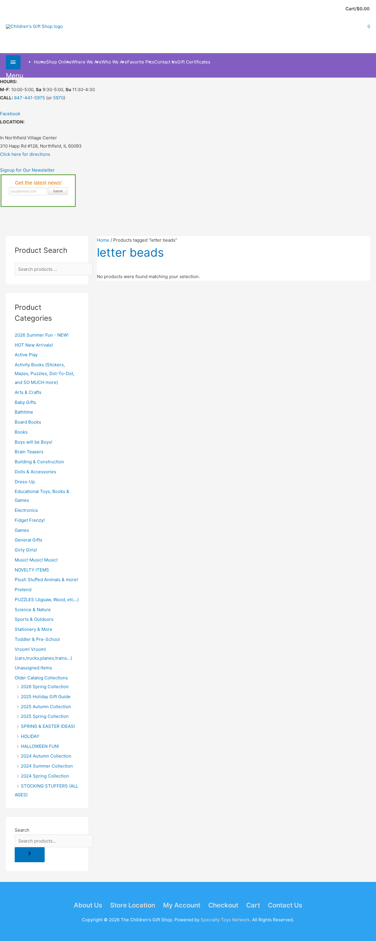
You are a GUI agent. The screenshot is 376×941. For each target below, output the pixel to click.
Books (21, 432)
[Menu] (13, 62)
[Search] (30, 854)
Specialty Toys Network (225, 919)
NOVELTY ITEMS (32, 570)
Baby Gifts (25, 402)
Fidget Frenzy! (30, 520)
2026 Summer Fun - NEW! (41, 335)
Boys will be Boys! (33, 442)
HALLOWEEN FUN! (40, 746)
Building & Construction (39, 461)
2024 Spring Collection (45, 776)
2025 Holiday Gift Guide (45, 696)
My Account (181, 905)
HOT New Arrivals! (34, 345)
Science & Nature (33, 609)
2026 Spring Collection (45, 686)
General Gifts (28, 540)
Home (103, 240)
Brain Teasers (29, 451)
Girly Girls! (26, 550)
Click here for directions (25, 154)
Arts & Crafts (28, 392)
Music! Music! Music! (36, 560)
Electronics (26, 510)
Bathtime (24, 412)
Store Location (132, 905)
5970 (58, 98)
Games (22, 530)
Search (22, 830)
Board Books (28, 422)
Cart (253, 905)
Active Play (26, 354)
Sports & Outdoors (34, 619)
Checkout (223, 905)
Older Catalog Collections (41, 678)
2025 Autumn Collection (46, 706)
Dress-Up (25, 481)
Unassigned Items (33, 668)
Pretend (23, 589)
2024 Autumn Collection (46, 756)
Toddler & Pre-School (37, 639)
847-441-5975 (29, 98)
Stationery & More (33, 629)
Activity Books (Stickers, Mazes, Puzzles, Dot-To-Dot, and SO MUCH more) (44, 373)
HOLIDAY (30, 736)
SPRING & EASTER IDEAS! (48, 726)
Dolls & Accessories (35, 471)
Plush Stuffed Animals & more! (46, 579)
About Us (88, 905)
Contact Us (285, 905)
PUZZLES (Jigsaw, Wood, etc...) (47, 599)
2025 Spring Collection (45, 716)
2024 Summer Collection (47, 766)
